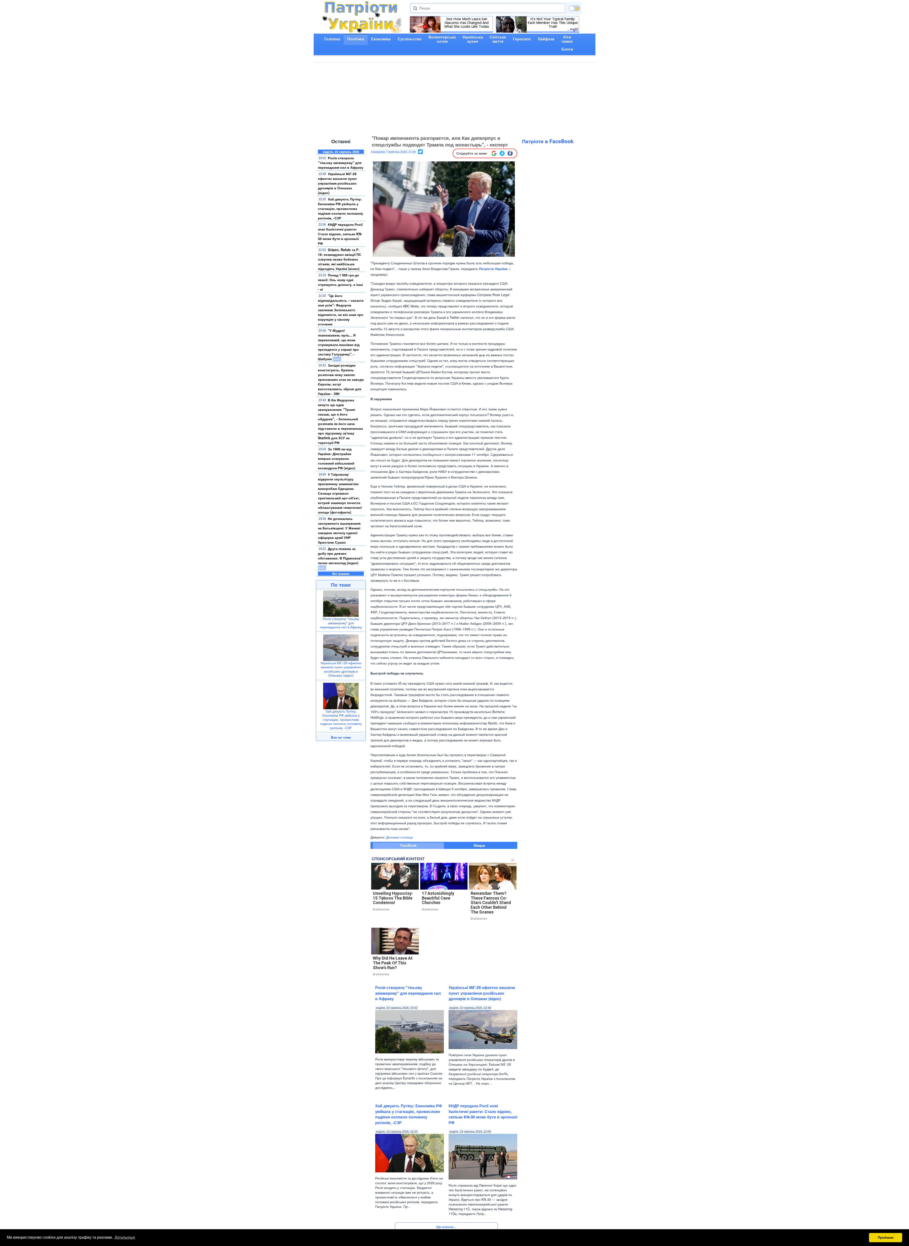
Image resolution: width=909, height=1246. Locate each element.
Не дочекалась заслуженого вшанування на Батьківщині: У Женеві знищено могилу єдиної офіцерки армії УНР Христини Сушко (339, 530)
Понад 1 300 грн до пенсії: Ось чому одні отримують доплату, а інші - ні (340, 282)
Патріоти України (493, 268)
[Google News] (494, 153)
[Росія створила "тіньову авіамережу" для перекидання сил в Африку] (341, 603)
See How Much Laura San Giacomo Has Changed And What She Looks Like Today (466, 22)
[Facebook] (510, 153)
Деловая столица (399, 837)
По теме (341, 584)
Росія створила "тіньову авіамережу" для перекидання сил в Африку (340, 162)
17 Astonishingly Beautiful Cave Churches (438, 898)
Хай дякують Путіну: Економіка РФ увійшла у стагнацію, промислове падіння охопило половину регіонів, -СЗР (340, 208)
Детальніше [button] (125, 1237)
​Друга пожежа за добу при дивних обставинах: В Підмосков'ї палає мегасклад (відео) (340, 555)
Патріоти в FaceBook (548, 141)
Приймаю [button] (886, 1237)
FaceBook (408, 845)
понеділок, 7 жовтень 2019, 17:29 (393, 152)
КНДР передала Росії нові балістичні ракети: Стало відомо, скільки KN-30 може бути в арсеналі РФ (340, 234)
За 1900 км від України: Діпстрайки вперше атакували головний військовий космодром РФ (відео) (336, 458)
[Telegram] (502, 153)
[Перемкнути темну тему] (574, 8)
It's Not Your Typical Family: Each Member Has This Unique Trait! (553, 22)
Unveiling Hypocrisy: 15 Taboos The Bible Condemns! (393, 898)
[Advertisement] (454, 98)
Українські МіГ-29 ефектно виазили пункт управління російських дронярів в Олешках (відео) (337, 183)
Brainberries (381, 909)
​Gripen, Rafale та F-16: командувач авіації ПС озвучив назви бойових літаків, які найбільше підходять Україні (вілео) (339, 259)
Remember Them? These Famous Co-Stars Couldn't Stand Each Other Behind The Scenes (491, 902)
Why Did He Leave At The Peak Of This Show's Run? (393, 963)
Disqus (479, 845)
